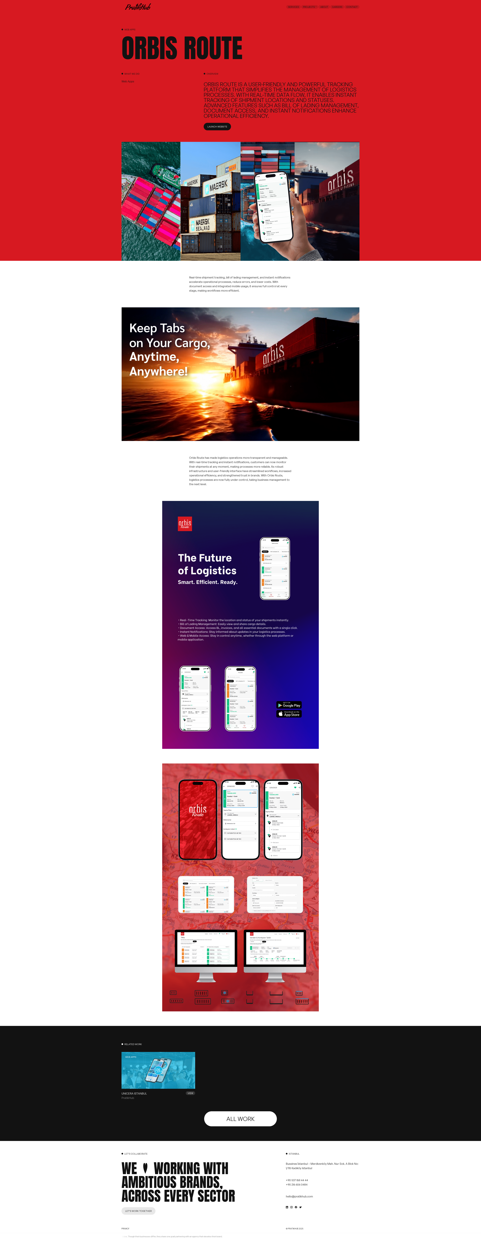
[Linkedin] (287, 1207)
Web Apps (129, 29)
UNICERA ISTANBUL (134, 1093)
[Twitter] (300, 1207)
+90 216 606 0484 (297, 1184)
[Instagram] (291, 1207)
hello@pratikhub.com (299, 1196)
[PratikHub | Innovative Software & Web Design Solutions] (138, 7)
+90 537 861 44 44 (297, 1180)
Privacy (125, 1228)
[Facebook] (296, 1207)
